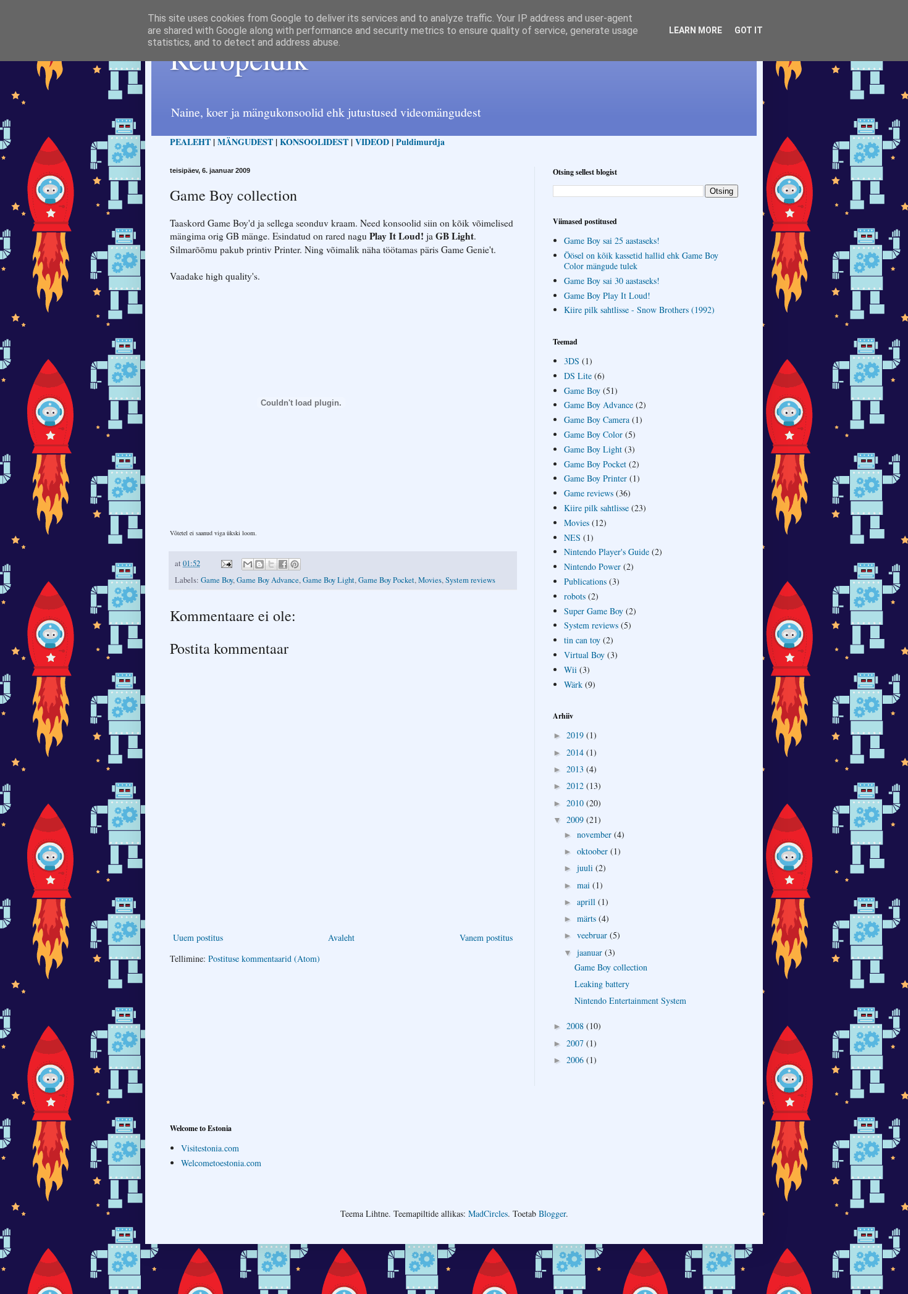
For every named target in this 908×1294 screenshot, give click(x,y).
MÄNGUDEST (245, 141)
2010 (576, 803)
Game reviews (588, 493)
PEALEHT (190, 141)
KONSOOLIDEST (314, 141)
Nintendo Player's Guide (606, 551)
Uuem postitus (198, 937)
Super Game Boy (593, 611)
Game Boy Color (593, 434)
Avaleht (341, 937)
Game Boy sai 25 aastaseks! (612, 240)
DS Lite (578, 376)
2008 (576, 1026)
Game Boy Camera (596, 419)
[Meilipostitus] (225, 563)
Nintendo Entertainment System (630, 1000)
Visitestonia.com (210, 1148)
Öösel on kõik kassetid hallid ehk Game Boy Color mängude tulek (641, 260)
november (595, 834)
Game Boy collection (610, 967)
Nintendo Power (592, 566)
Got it (748, 30)
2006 (576, 1060)
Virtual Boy (584, 655)
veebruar (593, 935)
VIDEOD (372, 141)
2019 (576, 735)
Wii (570, 669)
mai (584, 885)
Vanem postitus (486, 937)
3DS (571, 361)
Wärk (573, 684)
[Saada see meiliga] (248, 564)
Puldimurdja (420, 141)
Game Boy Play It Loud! (607, 295)
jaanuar (591, 952)
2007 (576, 1043)
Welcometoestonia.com (221, 1163)
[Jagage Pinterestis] (294, 564)
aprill (587, 902)
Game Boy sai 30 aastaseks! (612, 280)
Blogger (552, 1213)
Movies (430, 580)
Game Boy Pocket (386, 580)
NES (572, 537)
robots (575, 596)
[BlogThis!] (259, 564)
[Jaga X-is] (271, 564)
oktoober (593, 851)
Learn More (695, 30)
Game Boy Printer (595, 478)
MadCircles (488, 1213)
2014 (576, 752)
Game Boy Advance (268, 580)
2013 (576, 769)
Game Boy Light (329, 580)
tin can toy (582, 640)
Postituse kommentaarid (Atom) (264, 958)
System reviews (470, 580)
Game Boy (217, 580)
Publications (585, 581)
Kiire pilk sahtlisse (596, 508)
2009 (576, 819)
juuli (586, 868)
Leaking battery (601, 984)
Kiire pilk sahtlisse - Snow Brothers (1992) (639, 309)
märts (588, 918)
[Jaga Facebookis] (283, 564)
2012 (576, 785)
